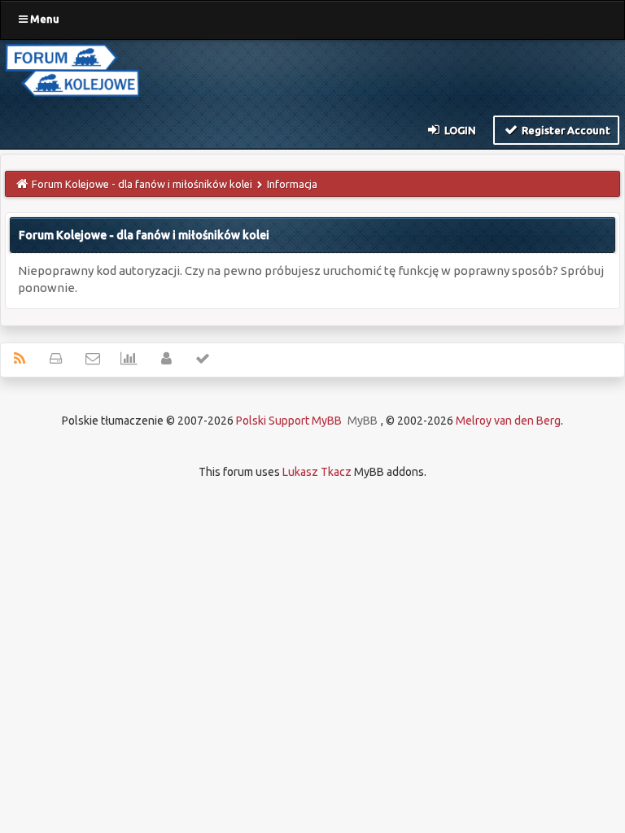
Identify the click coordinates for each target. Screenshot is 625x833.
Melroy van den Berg (508, 420)
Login (459, 130)
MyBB (362, 420)
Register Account (564, 130)
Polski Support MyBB (289, 420)
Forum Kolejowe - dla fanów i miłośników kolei (142, 184)
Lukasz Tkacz (317, 471)
